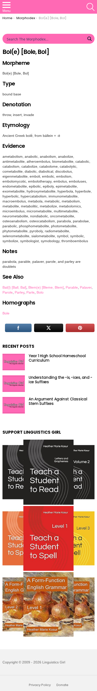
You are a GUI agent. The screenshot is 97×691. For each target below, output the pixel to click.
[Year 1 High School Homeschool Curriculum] (13, 362)
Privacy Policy (40, 685)
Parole (7, 292)
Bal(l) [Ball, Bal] (14, 287)
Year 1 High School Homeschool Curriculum (57, 358)
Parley (19, 292)
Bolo (40, 292)
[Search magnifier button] (89, 38)
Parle (30, 292)
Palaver (86, 287)
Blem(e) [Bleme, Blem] (46, 287)
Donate (62, 685)
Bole (5, 313)
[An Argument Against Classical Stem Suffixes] (13, 405)
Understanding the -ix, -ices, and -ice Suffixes (60, 379)
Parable (72, 287)
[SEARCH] (91, 7)
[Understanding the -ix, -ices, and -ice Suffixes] (13, 383)
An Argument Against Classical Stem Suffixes (58, 401)
